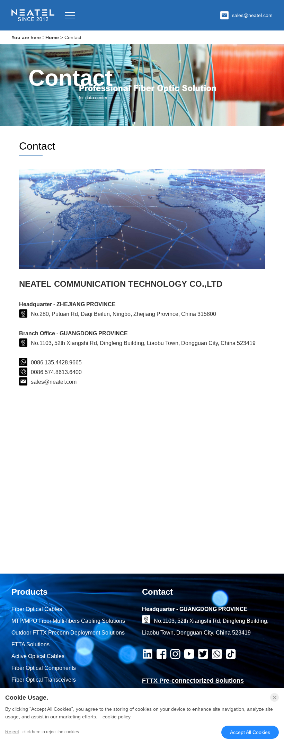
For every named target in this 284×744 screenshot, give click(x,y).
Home (52, 37)
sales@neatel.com (252, 15)
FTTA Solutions (30, 644)
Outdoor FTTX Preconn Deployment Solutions (68, 633)
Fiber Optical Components (43, 668)
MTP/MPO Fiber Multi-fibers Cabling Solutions (68, 621)
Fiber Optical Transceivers (43, 680)
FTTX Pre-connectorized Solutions (193, 680)
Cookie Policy (117, 716)
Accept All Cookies (250, 732)
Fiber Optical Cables (36, 609)
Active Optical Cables (37, 656)
